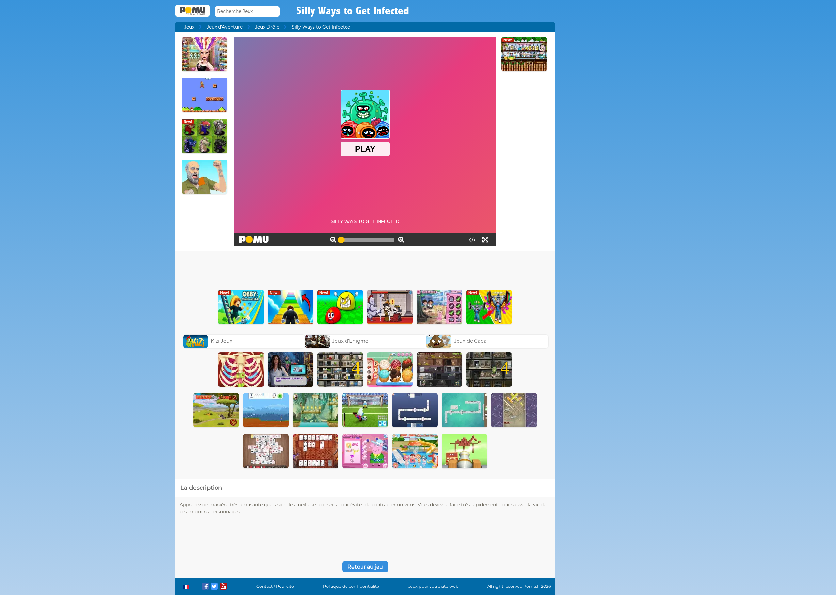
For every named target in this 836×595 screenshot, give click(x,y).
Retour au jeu (365, 567)
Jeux (189, 27)
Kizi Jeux (221, 341)
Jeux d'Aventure (225, 27)
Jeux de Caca (470, 341)
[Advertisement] (365, 268)
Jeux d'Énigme (350, 341)
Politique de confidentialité (351, 586)
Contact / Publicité (275, 586)
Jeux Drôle (267, 27)
